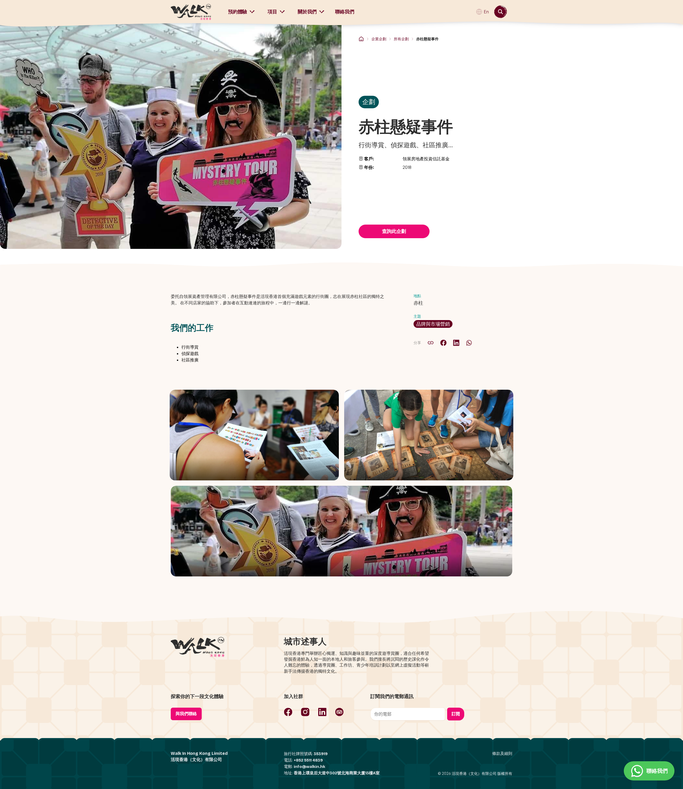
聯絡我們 (344, 12)
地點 (417, 295)
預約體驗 (237, 12)
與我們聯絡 (186, 713)
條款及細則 (502, 753)
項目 (272, 12)
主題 (417, 316)
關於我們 (307, 12)
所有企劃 (401, 39)
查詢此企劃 (394, 231)
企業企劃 (378, 39)
